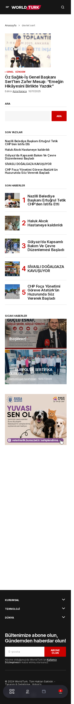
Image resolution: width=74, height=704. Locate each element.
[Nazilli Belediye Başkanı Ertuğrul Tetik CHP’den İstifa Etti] (12, 200)
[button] (7, 7)
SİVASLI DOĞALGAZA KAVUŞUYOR (28, 164)
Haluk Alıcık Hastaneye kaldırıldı (27, 149)
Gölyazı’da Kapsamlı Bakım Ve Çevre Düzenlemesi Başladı (30, 157)
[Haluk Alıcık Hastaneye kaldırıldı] (12, 223)
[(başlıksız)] (36, 334)
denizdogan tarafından (22, 378)
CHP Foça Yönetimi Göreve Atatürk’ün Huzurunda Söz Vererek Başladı (31, 171)
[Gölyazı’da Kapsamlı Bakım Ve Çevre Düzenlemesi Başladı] (12, 246)
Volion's (37, 684)
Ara (7, 103)
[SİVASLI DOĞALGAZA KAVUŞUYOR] (12, 268)
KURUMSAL (12, 600)
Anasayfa (10, 25)
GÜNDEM (20, 72)
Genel (10, 72)
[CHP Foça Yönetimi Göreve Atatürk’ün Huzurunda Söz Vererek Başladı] (12, 291)
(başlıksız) (17, 339)
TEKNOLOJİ (12, 609)
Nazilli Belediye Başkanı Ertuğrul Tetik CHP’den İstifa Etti (31, 143)
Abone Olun (55, 651)
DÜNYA (9, 617)
